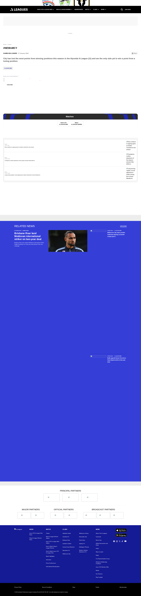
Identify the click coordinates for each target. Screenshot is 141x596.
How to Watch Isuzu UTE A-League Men (52, 552)
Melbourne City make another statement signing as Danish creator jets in (116, 234)
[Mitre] (56, 515)
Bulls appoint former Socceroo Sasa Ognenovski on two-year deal (116, 360)
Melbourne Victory (84, 533)
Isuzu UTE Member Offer (102, 567)
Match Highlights (50, 556)
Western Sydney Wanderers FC (83, 551)
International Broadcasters (53, 566)
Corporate (98, 536)
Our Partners (99, 574)
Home (4, 44)
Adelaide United (67, 533)
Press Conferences (51, 563)
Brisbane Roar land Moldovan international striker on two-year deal (27, 236)
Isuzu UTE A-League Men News (36, 534)
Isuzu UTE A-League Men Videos (52, 542)
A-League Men (8, 68)
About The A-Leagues (101, 533)
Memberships (78, 9)
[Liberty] (23, 515)
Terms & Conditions (47, 587)
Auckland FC (66, 536)
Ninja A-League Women (63, 9)
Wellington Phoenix (84, 547)
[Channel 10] (89, 515)
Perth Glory (82, 540)
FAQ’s (97, 548)
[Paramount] (103, 515)
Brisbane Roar (66, 540)
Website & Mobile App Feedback (101, 562)
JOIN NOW (128, 9)
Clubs (95, 9)
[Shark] (89, 497)
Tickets (48, 533)
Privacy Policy (16, 78)
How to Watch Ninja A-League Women (51, 547)
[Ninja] (70, 497)
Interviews (48, 559)
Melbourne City (66, 553)
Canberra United (67, 543)
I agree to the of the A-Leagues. (17, 78)
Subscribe (10, 84)
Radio (97, 555)
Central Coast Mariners (69, 547)
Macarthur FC (66, 550)
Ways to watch (99, 552)
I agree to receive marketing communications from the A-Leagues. (22, 80)
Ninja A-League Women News (35, 538)
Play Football (99, 577)
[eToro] (37, 515)
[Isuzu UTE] (51, 497)
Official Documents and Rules (102, 544)
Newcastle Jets (83, 536)
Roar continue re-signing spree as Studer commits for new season (19, 147)
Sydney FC (82, 543)
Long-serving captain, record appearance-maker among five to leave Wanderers (22, 175)
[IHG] (70, 515)
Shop (73, 587)
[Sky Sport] (117, 515)
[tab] (63, 123)
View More (123, 226)
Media (97, 570)
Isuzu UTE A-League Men (44, 9)
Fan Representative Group (103, 558)
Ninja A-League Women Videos (52, 537)
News (9, 44)
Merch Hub (99, 540)
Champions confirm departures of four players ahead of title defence (20, 160)
